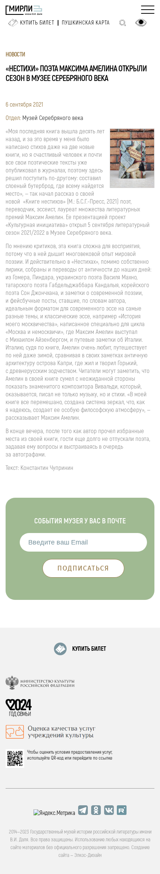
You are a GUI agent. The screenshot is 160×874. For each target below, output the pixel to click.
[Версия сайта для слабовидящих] (141, 22)
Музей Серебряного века (52, 118)
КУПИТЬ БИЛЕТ (89, 649)
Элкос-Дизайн (88, 855)
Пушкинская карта (86, 22)
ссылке (105, 758)
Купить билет (37, 22)
